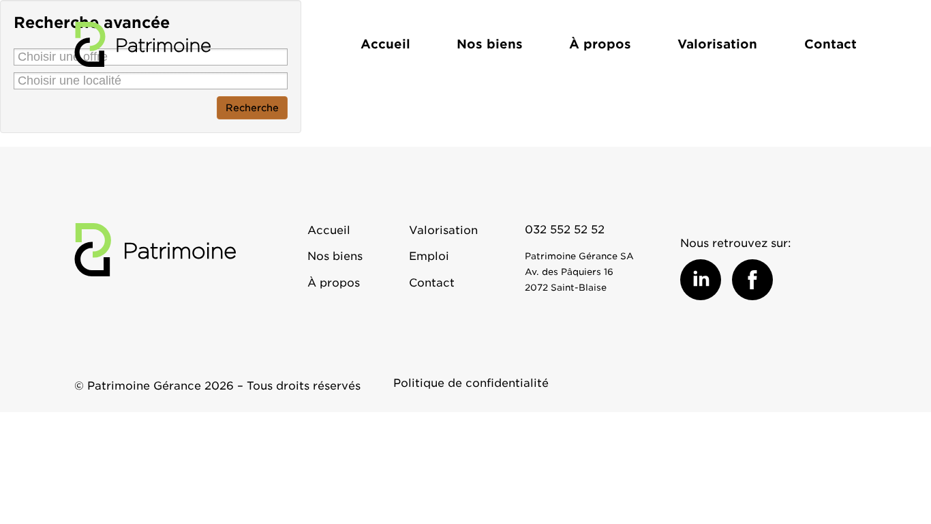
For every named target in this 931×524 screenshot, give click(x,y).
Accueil (385, 44)
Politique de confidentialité (471, 383)
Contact (830, 44)
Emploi (429, 256)
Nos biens (490, 44)
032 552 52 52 (565, 229)
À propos (600, 44)
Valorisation (717, 44)
